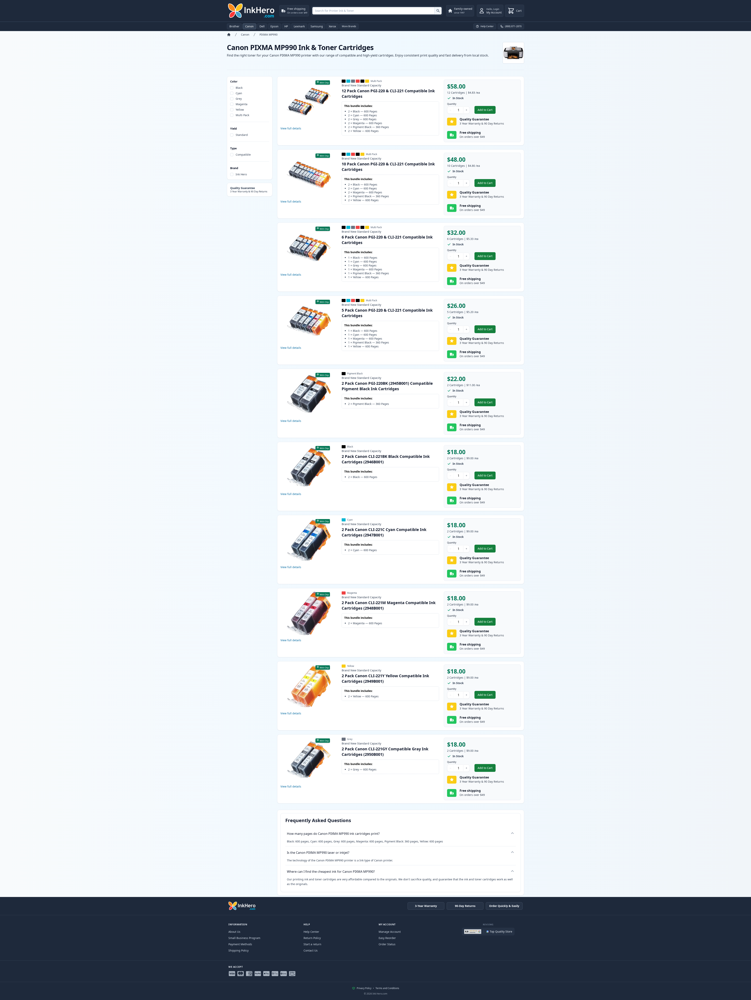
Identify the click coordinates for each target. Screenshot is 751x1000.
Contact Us (311, 950)
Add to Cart (487, 111)
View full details (290, 128)
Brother (234, 26)
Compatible (243, 154)
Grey (239, 98)
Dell (262, 26)
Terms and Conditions (387, 988)
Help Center (311, 932)
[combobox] (377, 10)
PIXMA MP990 (269, 34)
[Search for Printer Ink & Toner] (438, 10)
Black (239, 88)
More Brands (349, 26)
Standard (242, 135)
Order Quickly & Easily (504, 906)
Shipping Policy (238, 950)
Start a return (312, 944)
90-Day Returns (465, 906)
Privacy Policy (364, 988)
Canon (249, 26)
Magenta (241, 104)
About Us (234, 932)
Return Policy (312, 938)
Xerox (332, 26)
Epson (274, 26)
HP (286, 26)
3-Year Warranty (426, 906)
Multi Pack (242, 115)
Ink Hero (241, 174)
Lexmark (299, 26)
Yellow (240, 109)
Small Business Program (244, 938)
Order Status (387, 944)
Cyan (239, 93)
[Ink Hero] (251, 11)
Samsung (317, 26)
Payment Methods (240, 944)
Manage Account (390, 932)
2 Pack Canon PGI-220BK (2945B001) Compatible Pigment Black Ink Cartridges (387, 386)
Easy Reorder (387, 938)
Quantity (451, 104)
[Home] (229, 35)
